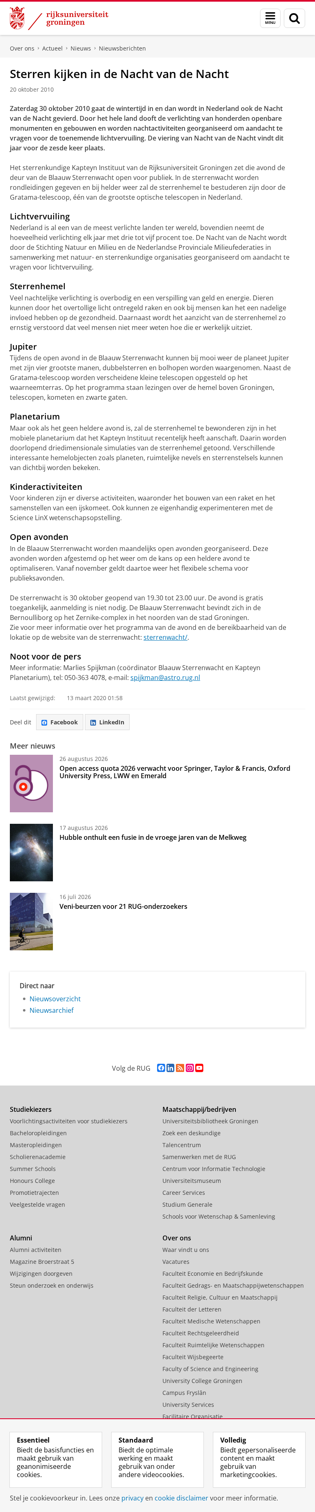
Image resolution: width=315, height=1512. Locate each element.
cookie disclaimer (181, 1498)
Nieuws (81, 48)
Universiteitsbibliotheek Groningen (210, 1121)
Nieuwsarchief (51, 1010)
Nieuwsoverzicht (55, 999)
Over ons (22, 48)
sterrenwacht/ (165, 637)
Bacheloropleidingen (38, 1133)
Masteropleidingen (36, 1145)
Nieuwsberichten (122, 48)
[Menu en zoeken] (270, 18)
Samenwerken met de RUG (199, 1157)
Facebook (64, 722)
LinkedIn (111, 722)
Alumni (21, 1238)
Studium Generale (187, 1204)
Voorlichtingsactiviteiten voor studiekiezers (69, 1121)
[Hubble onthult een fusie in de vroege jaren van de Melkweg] (31, 852)
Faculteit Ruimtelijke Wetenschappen (213, 1345)
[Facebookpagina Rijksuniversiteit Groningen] (161, 1068)
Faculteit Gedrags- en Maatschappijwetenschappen (233, 1285)
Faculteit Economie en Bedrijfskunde (212, 1273)
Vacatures (175, 1261)
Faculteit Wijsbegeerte (193, 1357)
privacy (132, 1498)
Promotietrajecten (34, 1192)
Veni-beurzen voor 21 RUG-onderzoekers (123, 906)
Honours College (32, 1181)
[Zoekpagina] (294, 18)
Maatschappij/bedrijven (199, 1109)
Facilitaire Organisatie (192, 1416)
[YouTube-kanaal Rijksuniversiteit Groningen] (199, 1068)
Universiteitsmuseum (191, 1181)
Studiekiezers (31, 1109)
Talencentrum (181, 1145)
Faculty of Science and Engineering (210, 1369)
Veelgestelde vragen (37, 1204)
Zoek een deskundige (191, 1133)
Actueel (52, 48)
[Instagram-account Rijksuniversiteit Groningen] (190, 1068)
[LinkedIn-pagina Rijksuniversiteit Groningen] (170, 1068)
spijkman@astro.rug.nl (165, 677)
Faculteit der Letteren (191, 1309)
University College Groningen (202, 1381)
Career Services (183, 1192)
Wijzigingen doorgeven (41, 1273)
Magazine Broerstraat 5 (42, 1261)
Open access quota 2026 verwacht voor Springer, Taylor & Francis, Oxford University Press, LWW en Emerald (174, 772)
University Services (188, 1404)
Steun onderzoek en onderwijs (52, 1285)
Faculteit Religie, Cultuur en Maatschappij (220, 1297)
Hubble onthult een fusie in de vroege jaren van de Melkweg (153, 837)
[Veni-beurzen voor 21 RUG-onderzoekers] (31, 921)
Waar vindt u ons (185, 1250)
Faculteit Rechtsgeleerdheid (200, 1333)
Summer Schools (33, 1169)
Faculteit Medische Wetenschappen (211, 1321)
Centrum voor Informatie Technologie (213, 1169)
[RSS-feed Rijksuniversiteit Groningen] (180, 1068)
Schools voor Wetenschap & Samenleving (218, 1216)
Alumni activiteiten (36, 1250)
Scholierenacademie (38, 1157)
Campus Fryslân (184, 1393)
